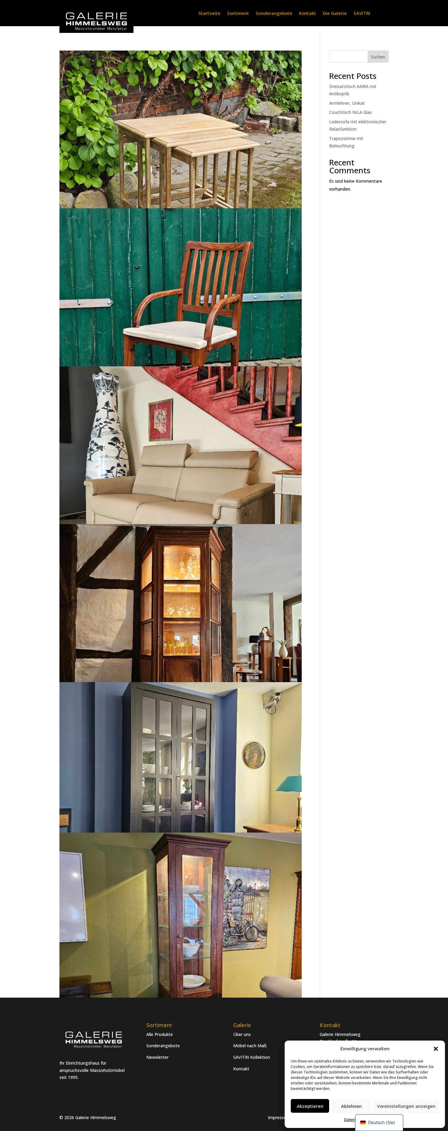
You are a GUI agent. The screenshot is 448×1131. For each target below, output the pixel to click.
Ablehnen (351, 1106)
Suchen (378, 57)
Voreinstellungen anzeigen (406, 1106)
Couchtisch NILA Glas (350, 112)
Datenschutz (355, 1119)
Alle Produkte (159, 1034)
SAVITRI (362, 13)
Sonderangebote (274, 13)
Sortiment (238, 13)
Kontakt (307, 13)
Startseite (209, 13)
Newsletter (157, 1057)
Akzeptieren (310, 1106)
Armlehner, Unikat (347, 103)
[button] (436, 1049)
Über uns (242, 1034)
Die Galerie (335, 13)
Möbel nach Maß (250, 1045)
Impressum (279, 1117)
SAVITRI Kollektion (251, 1057)
